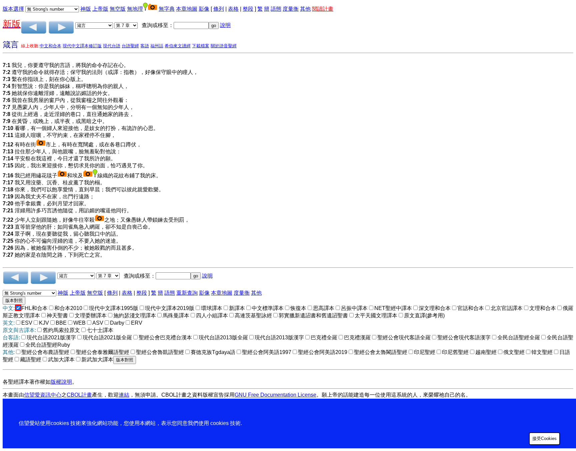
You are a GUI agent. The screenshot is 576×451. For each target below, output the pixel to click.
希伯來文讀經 (178, 45)
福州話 (156, 45)
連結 (124, 395)
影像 (204, 9)
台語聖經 (130, 45)
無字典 (167, 9)
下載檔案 (200, 45)
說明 (225, 25)
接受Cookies (544, 438)
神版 (85, 9)
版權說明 (61, 382)
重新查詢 (187, 293)
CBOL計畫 (79, 395)
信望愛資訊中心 (42, 395)
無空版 (118, 9)
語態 (276, 9)
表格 (233, 9)
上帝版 (100, 9)
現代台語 (111, 45)
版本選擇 (13, 9)
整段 (248, 9)
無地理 (135, 9)
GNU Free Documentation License (275, 395)
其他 (305, 9)
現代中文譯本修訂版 (82, 45)
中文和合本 (50, 45)
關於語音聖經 (224, 45)
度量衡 (291, 9)
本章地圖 (186, 9)
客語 (144, 45)
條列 (218, 9)
